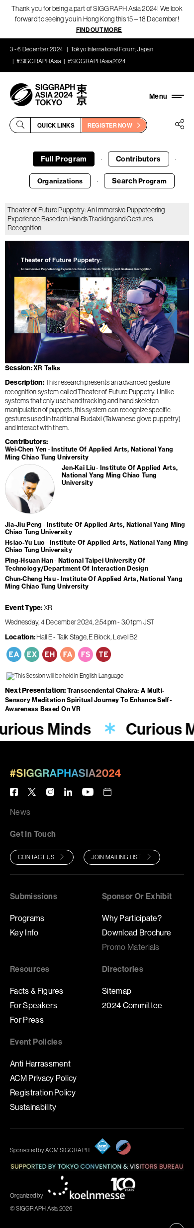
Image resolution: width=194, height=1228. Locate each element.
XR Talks (46, 368)
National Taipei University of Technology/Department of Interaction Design (76, 564)
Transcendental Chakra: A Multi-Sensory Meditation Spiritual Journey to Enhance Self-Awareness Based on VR (88, 699)
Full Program (64, 158)
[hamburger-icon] (166, 96)
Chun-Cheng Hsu (30, 579)
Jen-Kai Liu (78, 467)
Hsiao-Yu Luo (25, 542)
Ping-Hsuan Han (29, 560)
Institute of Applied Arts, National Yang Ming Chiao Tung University (120, 475)
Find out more (99, 29)
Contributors (138, 158)
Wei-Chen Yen (25, 449)
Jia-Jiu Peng (23, 524)
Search (139, 180)
